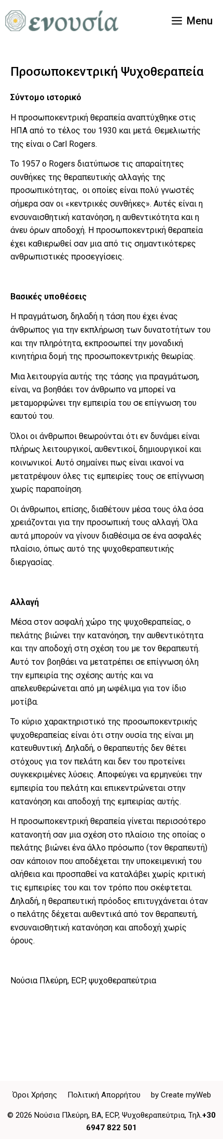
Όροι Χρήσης (34, 1095)
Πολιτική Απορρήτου (104, 1095)
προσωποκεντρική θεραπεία (71, 117)
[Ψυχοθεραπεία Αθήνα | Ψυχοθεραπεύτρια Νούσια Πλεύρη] (61, 20)
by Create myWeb (181, 1095)
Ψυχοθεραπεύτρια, (154, 1115)
